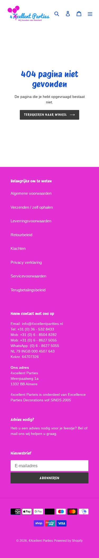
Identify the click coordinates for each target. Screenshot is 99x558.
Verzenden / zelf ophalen (32, 207)
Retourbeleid (21, 235)
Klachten (18, 248)
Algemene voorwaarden (31, 193)
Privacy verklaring (26, 262)
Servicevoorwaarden (28, 276)
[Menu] (90, 13)
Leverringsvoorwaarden (31, 221)
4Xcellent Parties (41, 541)
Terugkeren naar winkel (45, 115)
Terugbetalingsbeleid (28, 290)
